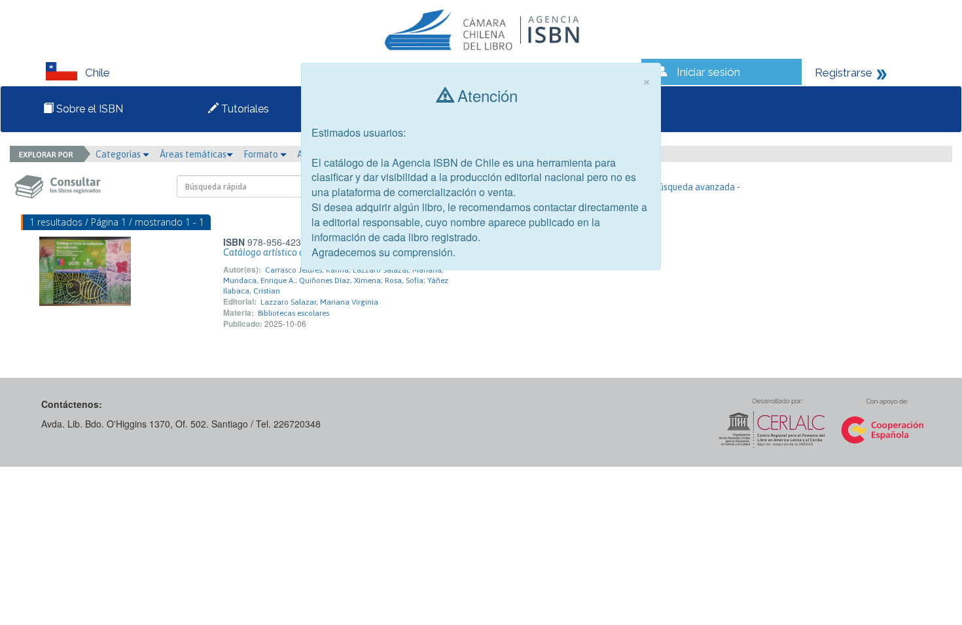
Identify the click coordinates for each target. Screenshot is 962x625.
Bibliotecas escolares (293, 313)
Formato (261, 154)
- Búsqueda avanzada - (694, 187)
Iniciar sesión (708, 71)
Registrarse (843, 72)
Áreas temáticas (193, 154)
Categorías (119, 154)
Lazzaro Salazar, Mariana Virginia (319, 302)
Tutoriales (244, 109)
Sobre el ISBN (88, 109)
